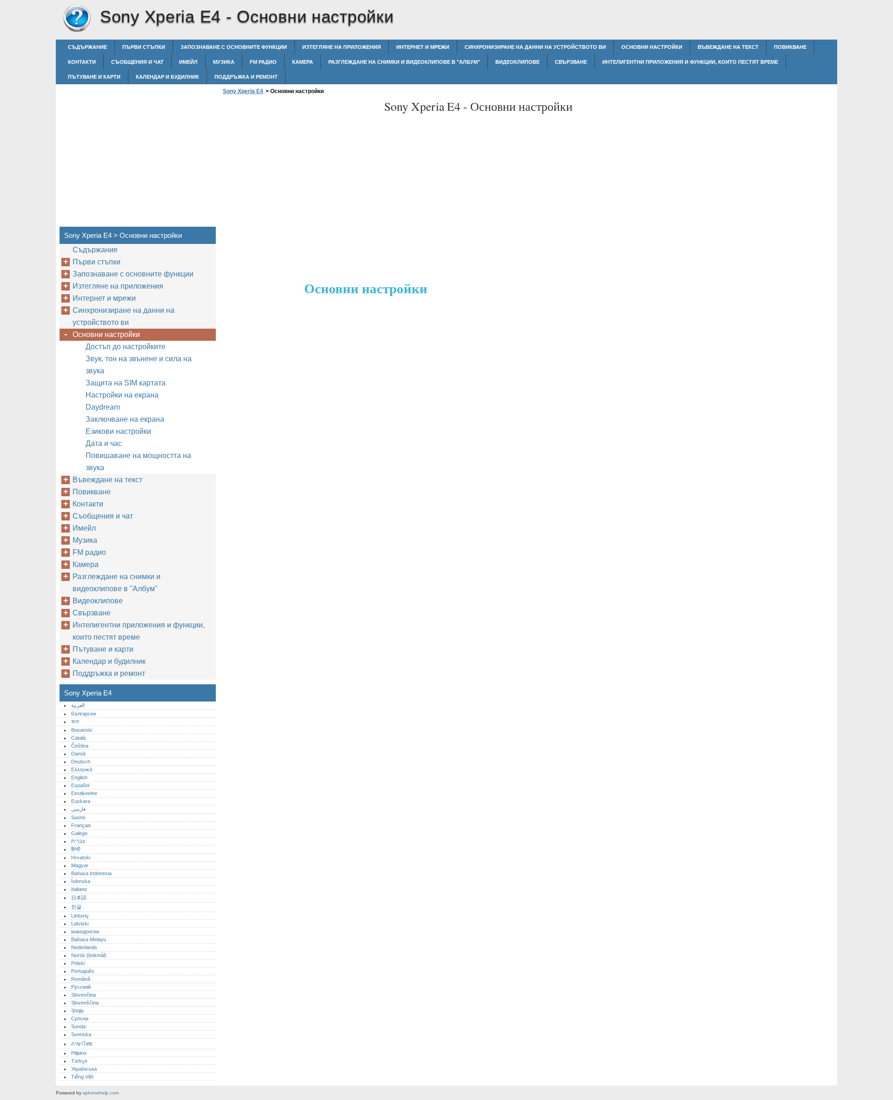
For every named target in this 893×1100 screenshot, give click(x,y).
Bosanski (81, 730)
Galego (79, 833)
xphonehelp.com (101, 1092)
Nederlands (84, 947)
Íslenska (80, 881)
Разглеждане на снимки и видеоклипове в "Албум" (404, 62)
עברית (78, 841)
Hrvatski (80, 857)
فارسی (78, 809)
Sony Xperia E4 (77, 19)
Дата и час (104, 443)
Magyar (79, 865)
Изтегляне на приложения (341, 47)
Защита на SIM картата (126, 383)
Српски (79, 1018)
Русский (81, 987)
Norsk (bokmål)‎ (89, 955)
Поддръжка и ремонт (246, 77)
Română (80, 979)
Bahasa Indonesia (91, 873)
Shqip (77, 1010)
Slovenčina (83, 995)
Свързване (571, 62)
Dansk (78, 753)
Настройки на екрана (122, 395)
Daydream (103, 407)
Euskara (80, 801)
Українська (84, 1069)
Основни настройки (651, 47)
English (79, 777)
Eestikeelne (84, 793)
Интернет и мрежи (422, 47)
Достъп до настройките (126, 347)
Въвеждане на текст (728, 47)
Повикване (790, 47)
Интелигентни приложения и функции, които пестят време (690, 62)
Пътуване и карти (94, 77)
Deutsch (80, 761)
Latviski (79, 923)
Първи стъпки (143, 47)
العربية (78, 705)
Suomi (78, 817)
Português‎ (82, 971)
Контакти (82, 62)
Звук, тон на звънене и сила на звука (139, 365)
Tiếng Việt (82, 1077)
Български (83, 713)
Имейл (188, 62)
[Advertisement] (298, 163)
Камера (302, 62)
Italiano (79, 889)
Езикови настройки (118, 431)
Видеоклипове (517, 62)
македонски (85, 931)
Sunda (78, 1026)
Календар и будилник (167, 77)
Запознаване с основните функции (233, 47)
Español (80, 785)
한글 (76, 907)
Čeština (79, 746)
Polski (78, 963)
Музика (223, 62)
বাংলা (75, 721)
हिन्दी (75, 849)
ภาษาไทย (82, 1043)
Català (78, 738)
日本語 (79, 897)
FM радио (263, 62)
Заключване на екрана (125, 419)
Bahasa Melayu (88, 939)
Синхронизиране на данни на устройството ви (535, 47)
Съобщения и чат (137, 62)
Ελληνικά (81, 769)
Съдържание (87, 47)
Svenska (81, 1034)
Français (81, 825)
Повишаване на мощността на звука (138, 462)
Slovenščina (85, 1003)
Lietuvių (79, 915)
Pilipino (79, 1053)
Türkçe (79, 1061)
